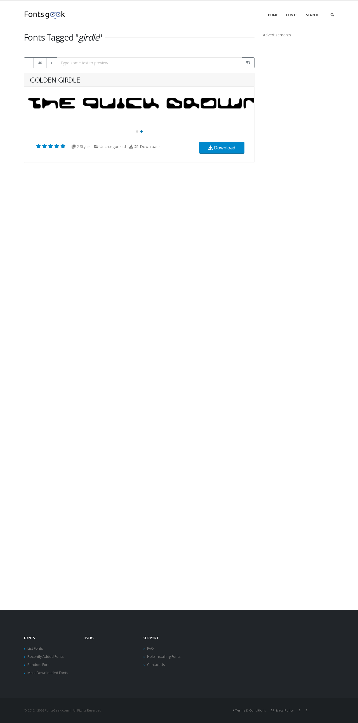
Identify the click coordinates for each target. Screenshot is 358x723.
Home (273, 15)
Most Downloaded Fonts (47, 672)
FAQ (150, 648)
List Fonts (35, 648)
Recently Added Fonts (45, 656)
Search (312, 15)
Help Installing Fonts (164, 656)
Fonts (291, 15)
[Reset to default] (248, 62)
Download (224, 148)
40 (40, 62)
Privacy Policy (283, 710)
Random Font (38, 664)
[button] (137, 131)
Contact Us (156, 664)
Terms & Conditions (250, 710)
